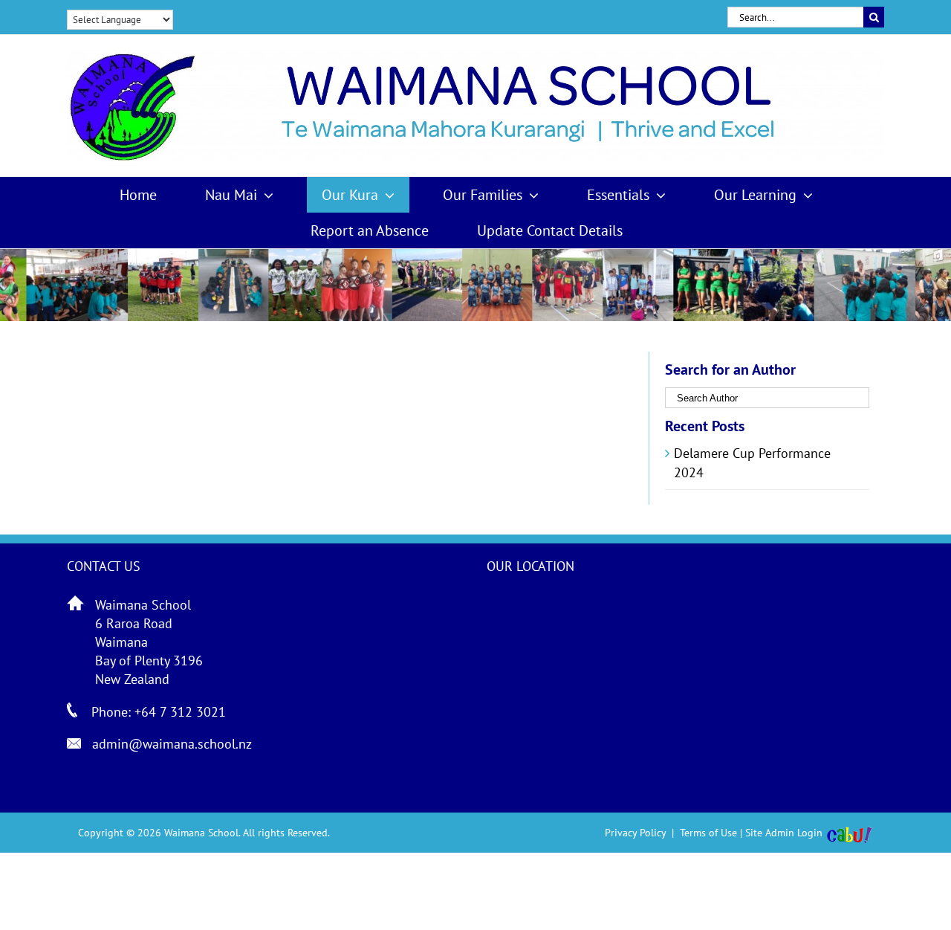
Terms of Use (708, 832)
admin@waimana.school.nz (172, 743)
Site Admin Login (783, 832)
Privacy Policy (635, 832)
